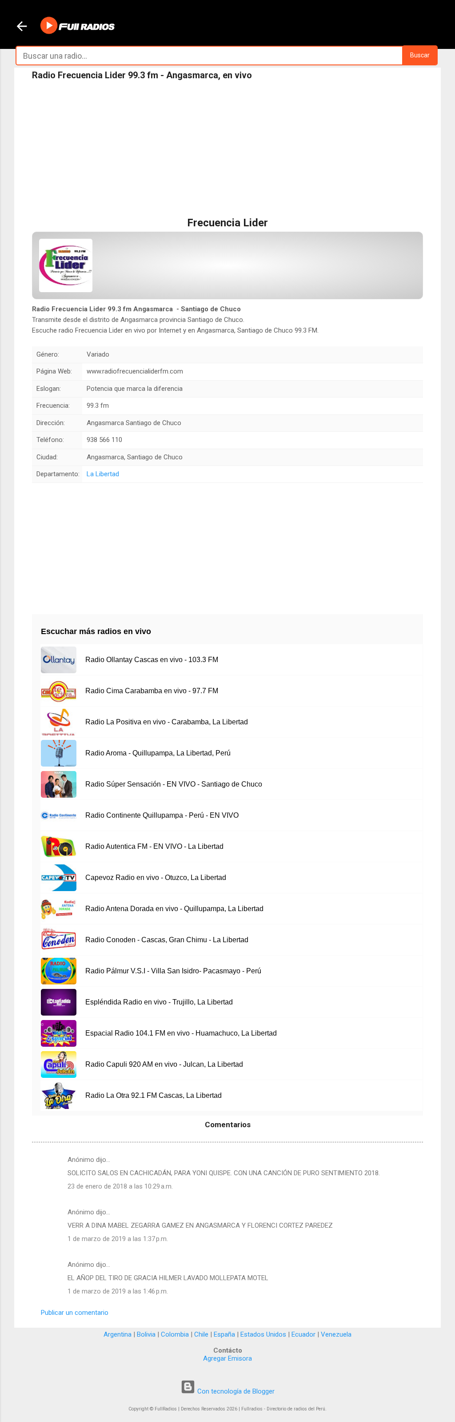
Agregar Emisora (227, 1358)
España (224, 1334)
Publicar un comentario (74, 1313)
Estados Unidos (263, 1334)
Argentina (118, 1334)
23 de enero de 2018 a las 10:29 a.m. (120, 1186)
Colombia (175, 1334)
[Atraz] (21, 27)
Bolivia (146, 1334)
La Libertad (103, 474)
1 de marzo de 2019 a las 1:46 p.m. (118, 1291)
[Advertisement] (227, 150)
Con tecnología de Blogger (235, 1391)
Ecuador (303, 1334)
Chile (201, 1334)
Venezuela (336, 1334)
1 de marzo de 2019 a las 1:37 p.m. (118, 1239)
